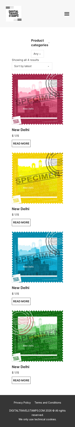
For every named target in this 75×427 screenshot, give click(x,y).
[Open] (67, 14)
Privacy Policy (22, 402)
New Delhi (20, 130)
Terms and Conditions (47, 402)
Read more (21, 143)
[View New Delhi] (37, 99)
